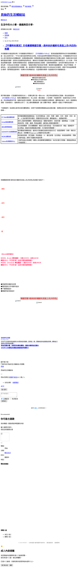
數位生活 (16, 29)
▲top (2, 386)
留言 (15, 377)
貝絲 (2, 366)
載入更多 (4, 389)
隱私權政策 (50, 542)
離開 (11, 565)
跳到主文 (4, 20)
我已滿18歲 (5, 565)
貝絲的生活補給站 (13, 14)
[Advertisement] (39, 162)
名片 (6, 37)
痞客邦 (11, 377)
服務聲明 (57, 542)
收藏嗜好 (16, 382)
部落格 (7, 35)
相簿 (6, 33)
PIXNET (25, 542)
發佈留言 (4, 401)
